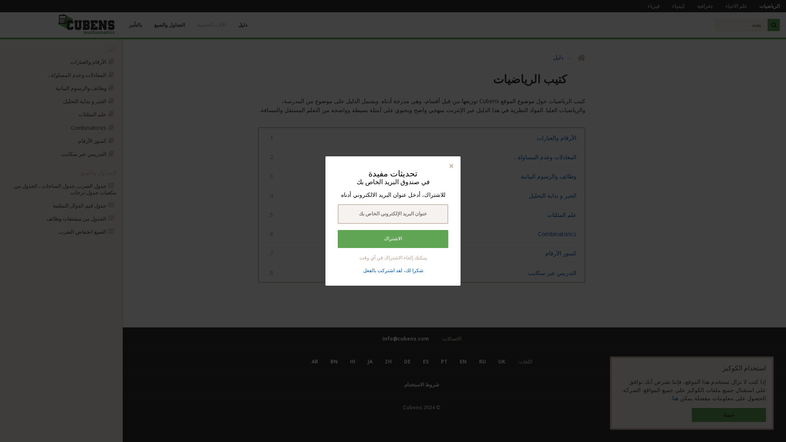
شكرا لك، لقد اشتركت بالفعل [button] (393, 270)
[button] (451, 165)
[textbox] (393, 214)
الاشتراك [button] (393, 238)
